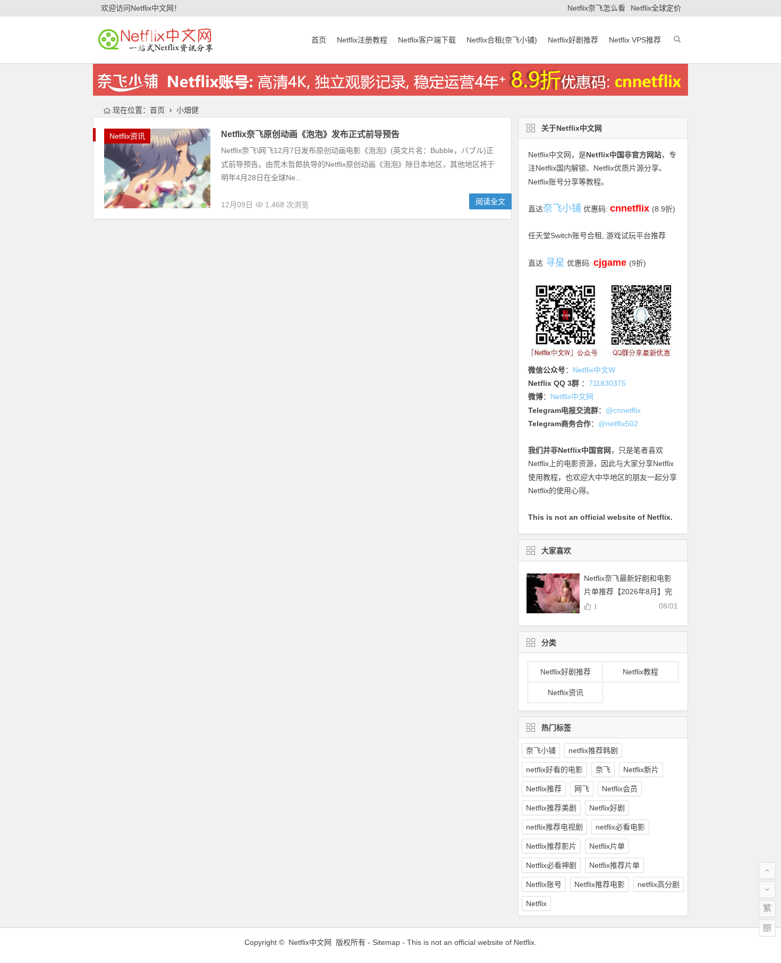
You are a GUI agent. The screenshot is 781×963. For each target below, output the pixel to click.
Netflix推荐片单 (614, 865)
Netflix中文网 (549, 154)
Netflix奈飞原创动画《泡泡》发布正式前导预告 (310, 134)
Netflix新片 (641, 769)
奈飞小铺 (541, 750)
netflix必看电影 (620, 827)
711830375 (607, 383)
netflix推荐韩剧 (593, 750)
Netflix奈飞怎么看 (596, 8)
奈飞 (603, 769)
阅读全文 (490, 201)
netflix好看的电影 (554, 769)
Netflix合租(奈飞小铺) (501, 40)
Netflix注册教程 (362, 40)
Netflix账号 (544, 884)
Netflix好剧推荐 (573, 40)
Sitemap (386, 942)
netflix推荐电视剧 (554, 827)
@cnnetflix (623, 410)
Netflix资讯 (127, 136)
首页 (318, 40)
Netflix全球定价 (656, 8)
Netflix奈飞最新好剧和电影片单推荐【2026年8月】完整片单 (628, 591)
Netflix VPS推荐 (635, 40)
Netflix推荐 (544, 788)
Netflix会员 (620, 788)
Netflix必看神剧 (551, 865)
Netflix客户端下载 (427, 40)
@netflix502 (618, 423)
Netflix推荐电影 (599, 884)
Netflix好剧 (607, 808)
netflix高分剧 (659, 884)
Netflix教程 (640, 672)
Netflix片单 (607, 846)
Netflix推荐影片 (551, 846)
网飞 (581, 788)
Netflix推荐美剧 (551, 808)
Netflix (536, 903)
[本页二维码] (767, 927)
